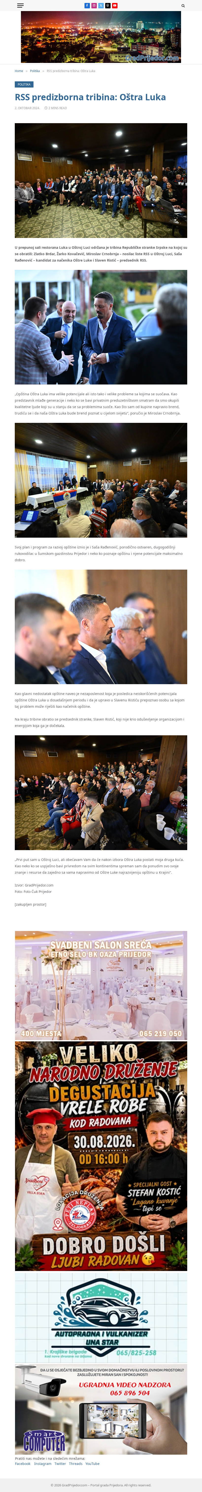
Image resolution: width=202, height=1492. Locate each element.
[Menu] (20, 5)
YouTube (92, 1463)
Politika (24, 84)
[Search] (183, 5)
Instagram (42, 1463)
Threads (76, 1463)
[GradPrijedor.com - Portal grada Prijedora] (101, 61)
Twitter (60, 1463)
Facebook (22, 1463)
